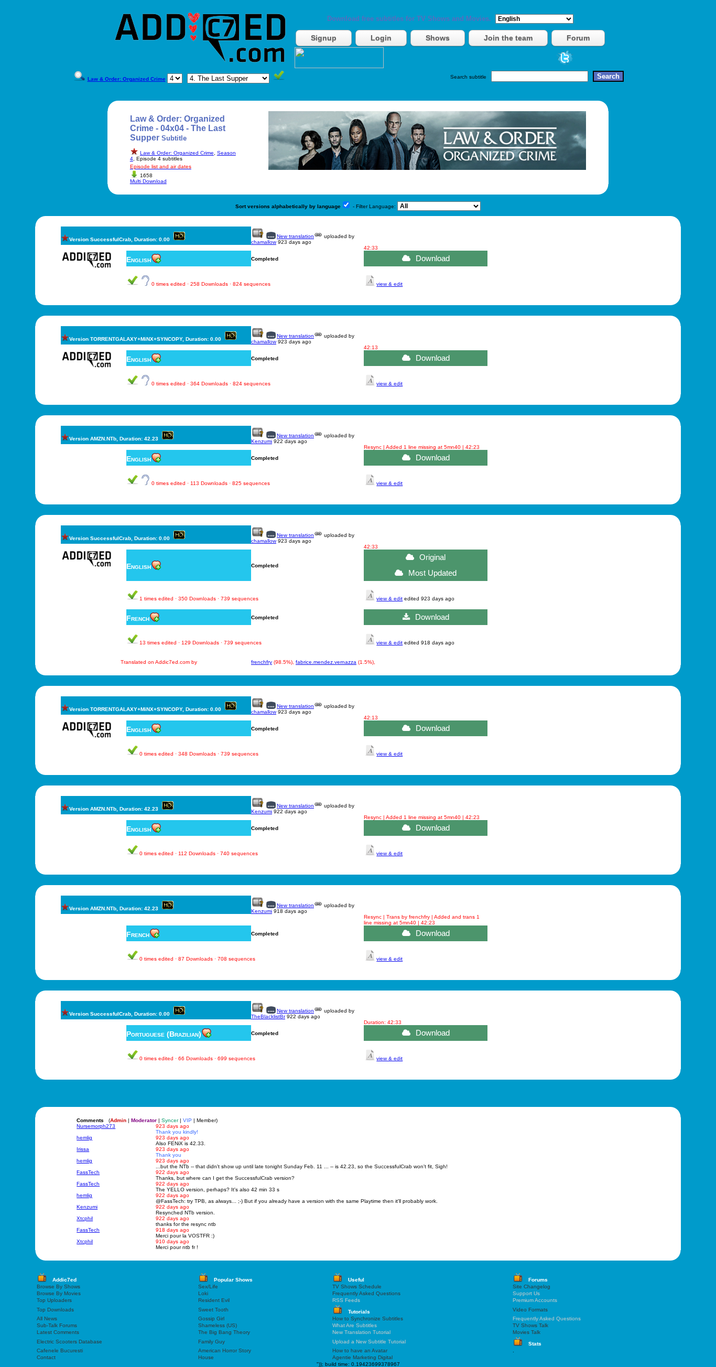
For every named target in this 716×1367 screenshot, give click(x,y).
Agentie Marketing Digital (362, 1357)
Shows (438, 38)
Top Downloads (55, 1309)
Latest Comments (58, 1332)
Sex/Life (208, 1286)
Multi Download (148, 181)
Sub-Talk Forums (57, 1325)
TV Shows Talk (530, 1325)
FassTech (88, 1172)
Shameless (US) (217, 1325)
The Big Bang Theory (224, 1332)
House (206, 1357)
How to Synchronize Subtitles (367, 1318)
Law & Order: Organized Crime (177, 153)
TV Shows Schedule (357, 1286)
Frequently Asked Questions (366, 1293)
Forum (578, 38)
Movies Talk (526, 1332)
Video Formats (530, 1309)
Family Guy (211, 1341)
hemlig (84, 1137)
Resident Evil (214, 1300)
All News (47, 1318)
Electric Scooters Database (69, 1341)
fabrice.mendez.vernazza (326, 662)
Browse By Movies (59, 1293)
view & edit (389, 284)
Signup (324, 38)
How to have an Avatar (359, 1350)
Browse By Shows (58, 1286)
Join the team (508, 38)
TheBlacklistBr (268, 1016)
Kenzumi (261, 441)
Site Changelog (531, 1286)
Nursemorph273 (96, 1126)
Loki (203, 1293)
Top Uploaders (54, 1300)
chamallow (263, 242)
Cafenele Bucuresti (60, 1350)
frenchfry (261, 662)
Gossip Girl (211, 1318)
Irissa (83, 1149)
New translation (295, 236)
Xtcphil (85, 1218)
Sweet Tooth (213, 1309)
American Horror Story (224, 1350)
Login (381, 38)
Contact (46, 1357)
